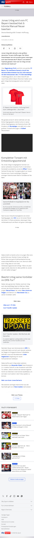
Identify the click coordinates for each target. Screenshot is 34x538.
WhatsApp (21, 496)
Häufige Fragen (5, 515)
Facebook (7, 496)
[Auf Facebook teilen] (3, 48)
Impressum (4, 517)
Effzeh (25, 169)
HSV (15, 218)
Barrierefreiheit (5, 529)
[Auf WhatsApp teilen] (14, 48)
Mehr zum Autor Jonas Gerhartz (11, 380)
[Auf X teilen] (9, 48)
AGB (2, 519)
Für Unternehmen (7, 506)
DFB (26, 348)
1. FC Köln (17, 398)
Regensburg (8, 68)
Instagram (14, 496)
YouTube (18, 496)
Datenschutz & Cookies (7, 522)
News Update (18, 387)
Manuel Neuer (10, 290)
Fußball (7, 6)
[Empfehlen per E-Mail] (20, 48)
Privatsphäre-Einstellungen (8, 526)
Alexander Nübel (16, 365)
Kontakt (3, 524)
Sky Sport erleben (7, 501)
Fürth (14, 68)
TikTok (10, 496)
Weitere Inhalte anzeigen (17, 479)
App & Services (6, 510)
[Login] (23, 2)
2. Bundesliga (12, 126)
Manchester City (22, 292)
